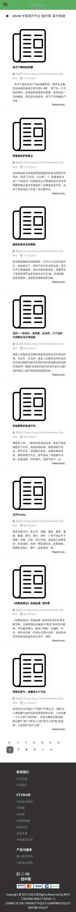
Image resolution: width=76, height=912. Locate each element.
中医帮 (21, 808)
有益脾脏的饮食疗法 (24, 425)
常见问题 (22, 779)
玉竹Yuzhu (19, 514)
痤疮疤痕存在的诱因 (24, 244)
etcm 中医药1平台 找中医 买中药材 (39, 16)
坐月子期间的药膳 (23, 67)
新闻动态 (22, 827)
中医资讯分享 (25, 839)
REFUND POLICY (38, 907)
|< (9, 742)
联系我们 (22, 785)
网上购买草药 (25, 856)
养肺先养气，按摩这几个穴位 (29, 691)
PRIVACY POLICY (36, 903)
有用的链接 (23, 820)
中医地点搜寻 (25, 862)
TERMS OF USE (14, 903)
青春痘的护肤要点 (23, 155)
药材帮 (21, 814)
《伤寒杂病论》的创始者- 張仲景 (31, 603)
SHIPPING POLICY (59, 903)
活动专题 (22, 833)
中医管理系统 (25, 801)
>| (51, 749)
